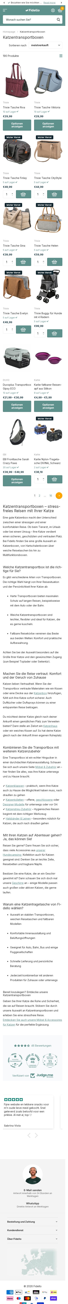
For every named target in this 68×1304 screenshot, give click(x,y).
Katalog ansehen (5, 10)
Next (59, 495)
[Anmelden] (53, 10)
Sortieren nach (17, 45)
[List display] (60, 55)
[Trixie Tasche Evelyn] (17, 286)
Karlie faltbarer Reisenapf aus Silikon (48, 386)
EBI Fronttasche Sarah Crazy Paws (16, 461)
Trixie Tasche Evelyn (15, 313)
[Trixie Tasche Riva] (17, 80)
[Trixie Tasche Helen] (48, 218)
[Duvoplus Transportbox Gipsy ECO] (17, 358)
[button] (13, 191)
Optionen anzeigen (17, 125)
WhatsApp (32, 1203)
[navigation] (4, 3)
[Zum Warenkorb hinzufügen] (23, 194)
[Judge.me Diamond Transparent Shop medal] (15, 1060)
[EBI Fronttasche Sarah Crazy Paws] (17, 432)
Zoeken (58, 19)
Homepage (9, 31)
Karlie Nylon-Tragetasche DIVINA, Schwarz (47, 461)
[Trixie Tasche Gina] (17, 218)
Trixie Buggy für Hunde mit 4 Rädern (48, 315)
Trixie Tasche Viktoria (47, 107)
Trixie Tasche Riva (14, 107)
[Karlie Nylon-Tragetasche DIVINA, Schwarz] (48, 432)
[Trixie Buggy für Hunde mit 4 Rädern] (48, 286)
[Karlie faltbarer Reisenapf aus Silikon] (48, 358)
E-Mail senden (33, 1190)
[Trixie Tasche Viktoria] (48, 80)
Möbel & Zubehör (45, 767)
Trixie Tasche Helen (46, 245)
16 (51, 495)
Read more (49, 2)
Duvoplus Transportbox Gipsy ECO (17, 386)
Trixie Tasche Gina (14, 245)
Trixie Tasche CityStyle (48, 177)
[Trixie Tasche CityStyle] (48, 151)
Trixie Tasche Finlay (15, 177)
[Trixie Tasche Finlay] (17, 151)
